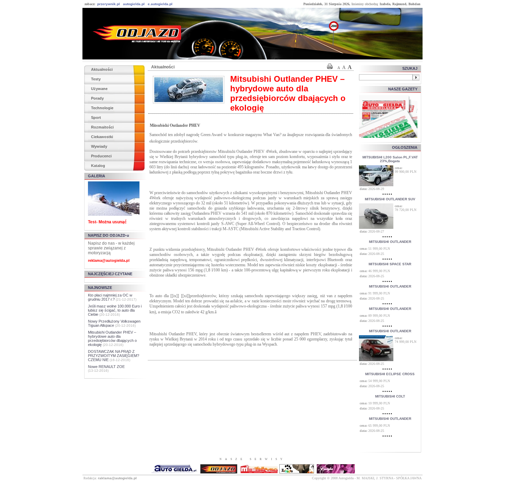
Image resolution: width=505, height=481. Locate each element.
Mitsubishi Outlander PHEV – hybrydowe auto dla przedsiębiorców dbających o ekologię (112, 338)
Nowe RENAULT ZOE (106, 367)
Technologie (102, 108)
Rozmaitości (102, 127)
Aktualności (102, 69)
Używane (99, 89)
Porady (97, 98)
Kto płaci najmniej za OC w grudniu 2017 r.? (110, 297)
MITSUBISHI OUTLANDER (390, 242)
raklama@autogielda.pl (117, 478)
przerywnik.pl (108, 4)
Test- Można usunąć (107, 222)
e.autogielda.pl (160, 4)
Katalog (98, 166)
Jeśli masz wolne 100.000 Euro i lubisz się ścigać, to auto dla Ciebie (115, 310)
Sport (96, 117)
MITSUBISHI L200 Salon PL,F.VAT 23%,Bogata (390, 159)
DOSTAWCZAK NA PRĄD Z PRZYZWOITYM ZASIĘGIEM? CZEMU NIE (113, 355)
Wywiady (99, 146)
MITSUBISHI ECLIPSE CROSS (390, 374)
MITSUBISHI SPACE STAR (390, 264)
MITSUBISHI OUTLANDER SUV (390, 199)
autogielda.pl (134, 4)
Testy (96, 79)
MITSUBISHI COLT (390, 396)
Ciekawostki (102, 137)
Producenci (101, 156)
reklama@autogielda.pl (109, 260)
